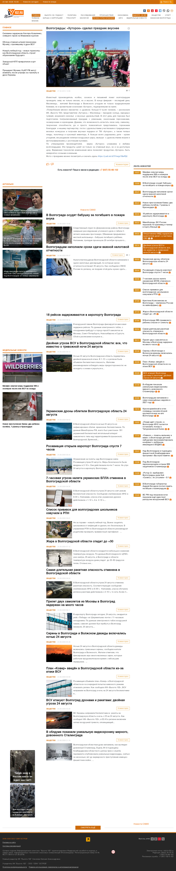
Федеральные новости (15, 350)
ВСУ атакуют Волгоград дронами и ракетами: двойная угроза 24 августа (157, 375)
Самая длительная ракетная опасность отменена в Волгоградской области (156, 331)
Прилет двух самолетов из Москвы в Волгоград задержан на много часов (157, 342)
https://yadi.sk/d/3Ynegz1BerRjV (112, 156)
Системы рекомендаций (12, 846)
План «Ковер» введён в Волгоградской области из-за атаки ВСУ (157, 364)
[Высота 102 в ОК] (148, 10)
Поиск (166, 2)
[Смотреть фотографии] (168, 177)
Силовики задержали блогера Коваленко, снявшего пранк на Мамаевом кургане (22, 35)
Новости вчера (49, 2)
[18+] (172, 10)
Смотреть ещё (88, 828)
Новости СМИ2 (88, 210)
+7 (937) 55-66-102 (109, 170)
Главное (7, 28)
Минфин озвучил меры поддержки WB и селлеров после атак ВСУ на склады (155, 174)
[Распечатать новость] (129, 28)
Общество (51, 91)
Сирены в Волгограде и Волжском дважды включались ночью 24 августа (157, 353)
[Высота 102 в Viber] (164, 10)
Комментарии (122, 165)
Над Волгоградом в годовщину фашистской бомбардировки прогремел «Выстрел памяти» (157, 453)
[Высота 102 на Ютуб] (152, 10)
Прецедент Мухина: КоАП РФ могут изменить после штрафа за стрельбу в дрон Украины (21, 73)
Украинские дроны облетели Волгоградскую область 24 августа (156, 261)
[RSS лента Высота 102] (163, 838)
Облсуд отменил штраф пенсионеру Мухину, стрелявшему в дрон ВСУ (19, 43)
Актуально (8, 184)
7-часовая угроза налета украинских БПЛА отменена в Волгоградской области (156, 281)
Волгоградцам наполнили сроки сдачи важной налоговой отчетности (158, 194)
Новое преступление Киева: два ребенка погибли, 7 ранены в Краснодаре (158, 205)
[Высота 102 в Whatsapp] (168, 10)
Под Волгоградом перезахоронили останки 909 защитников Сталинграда (156, 464)
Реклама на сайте (9, 842)
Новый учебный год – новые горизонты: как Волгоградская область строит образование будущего (21, 53)
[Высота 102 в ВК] (144, 10)
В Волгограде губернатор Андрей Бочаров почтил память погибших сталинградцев (157, 486)
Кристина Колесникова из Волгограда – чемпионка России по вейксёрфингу (158, 303)
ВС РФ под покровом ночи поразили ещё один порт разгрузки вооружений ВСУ (156, 497)
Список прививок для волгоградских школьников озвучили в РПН (156, 292)
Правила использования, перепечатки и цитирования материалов (53, 867)
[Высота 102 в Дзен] (156, 10)
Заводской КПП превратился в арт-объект (19, 63)
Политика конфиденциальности (15, 867)
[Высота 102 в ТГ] (160, 10)
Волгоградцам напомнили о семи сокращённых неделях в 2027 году (156, 400)
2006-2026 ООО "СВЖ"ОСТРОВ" (15, 839)
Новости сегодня (30, 2)
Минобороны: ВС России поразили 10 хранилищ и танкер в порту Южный (158, 225)
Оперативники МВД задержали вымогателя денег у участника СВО (158, 236)
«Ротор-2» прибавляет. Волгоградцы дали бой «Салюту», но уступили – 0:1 (156, 475)
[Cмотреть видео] (151, 238)
